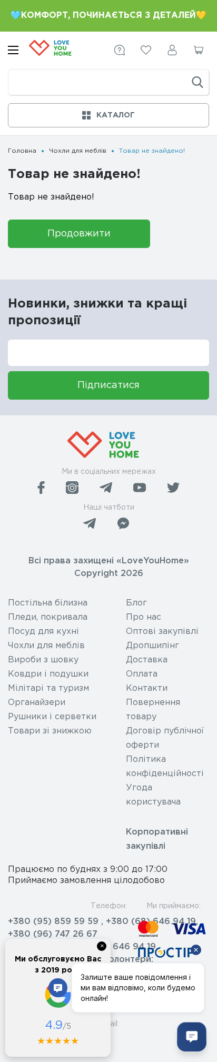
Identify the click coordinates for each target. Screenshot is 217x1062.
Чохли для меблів (77, 151)
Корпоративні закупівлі (157, 839)
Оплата (141, 674)
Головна (22, 151)
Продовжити (79, 234)
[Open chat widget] (191, 1036)
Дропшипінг (152, 646)
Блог (136, 603)
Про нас (143, 617)
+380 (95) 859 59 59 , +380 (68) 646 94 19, (103, 922)
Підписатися (108, 385)
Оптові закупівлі (162, 632)
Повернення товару (153, 710)
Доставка (146, 660)
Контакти (146, 688)
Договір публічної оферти (165, 738)
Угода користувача (153, 795)
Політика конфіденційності (165, 767)
